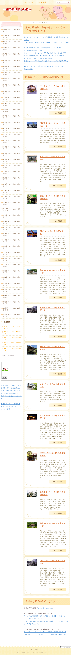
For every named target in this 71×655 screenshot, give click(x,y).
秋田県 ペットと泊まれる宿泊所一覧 (11, 55)
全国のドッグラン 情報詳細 (10, 404)
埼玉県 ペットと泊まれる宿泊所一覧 (11, 92)
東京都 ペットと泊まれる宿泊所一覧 (11, 104)
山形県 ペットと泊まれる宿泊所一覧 (11, 61)
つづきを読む (58, 113)
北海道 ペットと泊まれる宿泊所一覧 (11, 30)
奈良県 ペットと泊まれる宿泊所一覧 (11, 203)
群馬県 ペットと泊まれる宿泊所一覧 (11, 86)
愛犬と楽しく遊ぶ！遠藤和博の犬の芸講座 (38, 58)
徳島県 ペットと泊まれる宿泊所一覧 (11, 247)
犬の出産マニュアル (45, 608)
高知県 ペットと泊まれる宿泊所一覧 (11, 265)
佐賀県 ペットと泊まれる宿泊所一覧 (11, 278)
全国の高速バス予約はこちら (11, 385)
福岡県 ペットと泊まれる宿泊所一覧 (11, 272)
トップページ (26, 22)
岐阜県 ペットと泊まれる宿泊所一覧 (11, 154)
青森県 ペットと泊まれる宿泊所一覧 (11, 36)
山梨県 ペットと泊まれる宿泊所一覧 (11, 141)
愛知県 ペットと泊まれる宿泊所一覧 (11, 166)
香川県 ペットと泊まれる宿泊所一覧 (11, 253)
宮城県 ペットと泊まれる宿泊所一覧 (11, 48)
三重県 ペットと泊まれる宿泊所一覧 (11, 172)
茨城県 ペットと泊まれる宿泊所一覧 (11, 73)
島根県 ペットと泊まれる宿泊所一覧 (11, 222)
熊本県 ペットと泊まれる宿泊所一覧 (11, 290)
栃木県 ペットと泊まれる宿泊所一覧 (11, 79)
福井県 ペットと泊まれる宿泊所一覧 (11, 135)
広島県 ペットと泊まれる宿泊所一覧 (11, 234)
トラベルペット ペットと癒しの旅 (35, 2)
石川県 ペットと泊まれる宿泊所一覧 (11, 129)
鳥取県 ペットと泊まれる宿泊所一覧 (11, 216)
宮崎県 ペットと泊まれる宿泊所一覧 (11, 303)
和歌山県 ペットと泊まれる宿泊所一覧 (11, 210)
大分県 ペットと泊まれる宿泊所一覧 (11, 296)
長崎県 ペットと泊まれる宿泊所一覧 (11, 284)
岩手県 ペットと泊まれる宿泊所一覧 (11, 42)
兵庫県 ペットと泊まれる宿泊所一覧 (11, 197)
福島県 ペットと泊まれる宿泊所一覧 (11, 67)
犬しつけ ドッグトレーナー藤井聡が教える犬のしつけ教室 (45, 53)
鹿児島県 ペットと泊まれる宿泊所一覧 (11, 309)
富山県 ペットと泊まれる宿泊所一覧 (11, 123)
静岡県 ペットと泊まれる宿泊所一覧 (11, 160)
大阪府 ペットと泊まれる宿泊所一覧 (11, 191)
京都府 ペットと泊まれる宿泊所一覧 (11, 185)
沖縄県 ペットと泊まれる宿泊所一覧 (11, 315)
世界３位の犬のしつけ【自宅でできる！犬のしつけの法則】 (45, 55)
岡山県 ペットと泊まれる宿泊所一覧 (11, 228)
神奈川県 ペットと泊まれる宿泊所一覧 (11, 110)
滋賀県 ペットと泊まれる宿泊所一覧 (11, 179)
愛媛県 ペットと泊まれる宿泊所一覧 (11, 259)
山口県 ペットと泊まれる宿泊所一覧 (11, 241)
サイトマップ (34, 649)
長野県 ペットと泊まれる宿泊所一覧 (11, 148)
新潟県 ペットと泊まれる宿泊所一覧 (11, 117)
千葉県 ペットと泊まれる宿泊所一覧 (11, 98)
